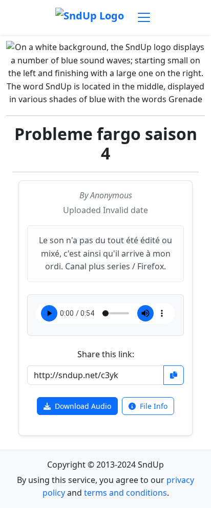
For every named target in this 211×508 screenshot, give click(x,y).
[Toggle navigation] (144, 17)
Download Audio (83, 406)
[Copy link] (173, 375)
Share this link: (105, 354)
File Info (153, 406)
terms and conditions (125, 492)
